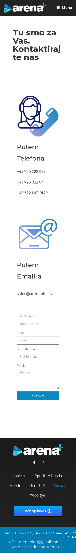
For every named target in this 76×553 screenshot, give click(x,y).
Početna (20, 475)
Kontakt (60, 485)
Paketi (15, 485)
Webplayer (38, 495)
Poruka (21, 365)
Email (20, 333)
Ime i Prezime (26, 316)
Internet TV (36, 485)
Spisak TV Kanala (48, 475)
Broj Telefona (26, 349)
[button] (38, 511)
